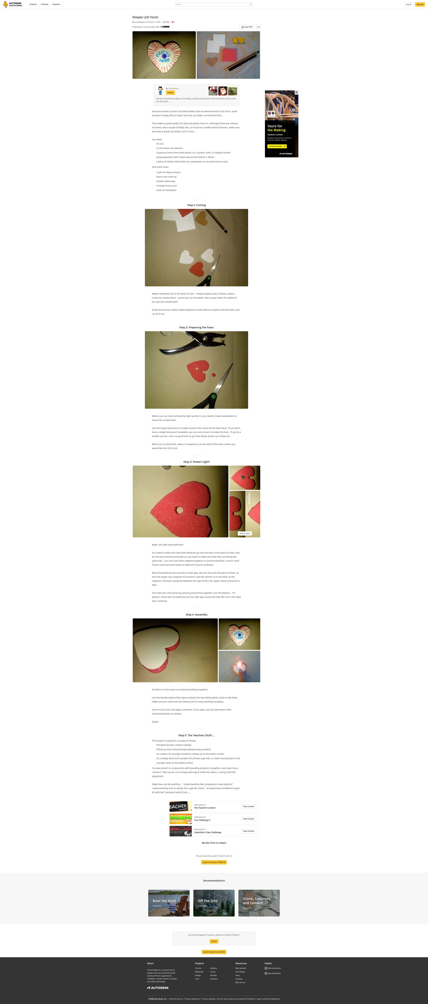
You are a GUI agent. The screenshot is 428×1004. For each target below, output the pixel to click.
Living (212, 972)
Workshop (199, 972)
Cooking (213, 968)
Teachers (56, 4)
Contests (44, 4)
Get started (240, 972)
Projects (33, 4)
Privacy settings (209, 999)
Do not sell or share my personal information (236, 999)
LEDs (158, 22)
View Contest (248, 806)
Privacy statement (192, 999)
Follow (170, 92)
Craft (197, 979)
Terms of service (176, 999)
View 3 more (245, 533)
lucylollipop (140, 22)
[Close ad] (296, 92)
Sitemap (239, 979)
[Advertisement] (281, 123)
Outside (213, 975)
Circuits (150, 22)
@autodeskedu (274, 973)
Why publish (241, 968)
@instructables (274, 968)
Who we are (240, 982)
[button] (258, 27)
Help (238, 975)
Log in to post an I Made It (214, 862)
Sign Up (420, 4)
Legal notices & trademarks (268, 999)
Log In (409, 4)
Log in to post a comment (214, 952)
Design (198, 975)
